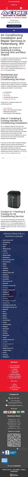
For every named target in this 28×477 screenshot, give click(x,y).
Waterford (6, 329)
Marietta (5, 309)
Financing (15, 389)
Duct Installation (8, 108)
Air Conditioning (15, 366)
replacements (17, 153)
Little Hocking (7, 324)
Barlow (5, 313)
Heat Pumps (14, 371)
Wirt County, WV (7, 281)
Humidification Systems (10, 99)
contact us (9, 223)
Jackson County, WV (8, 259)
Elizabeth (5, 283)
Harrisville (6, 279)
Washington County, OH (10, 307)
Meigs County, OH (8, 348)
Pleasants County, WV (9, 285)
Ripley (4, 264)
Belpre (5, 316)
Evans (4, 266)
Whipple (5, 326)
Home (15, 384)
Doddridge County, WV (9, 305)
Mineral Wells (7, 255)
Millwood (5, 270)
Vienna (5, 244)
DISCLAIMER (16, 470)
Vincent (5, 331)
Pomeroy (5, 355)
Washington (6, 257)
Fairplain (5, 268)
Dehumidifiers (7, 95)
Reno (4, 311)
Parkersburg (6, 242)
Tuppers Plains (7, 350)
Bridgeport (6, 292)
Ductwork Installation (14, 376)
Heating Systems (15, 367)
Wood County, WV (8, 240)
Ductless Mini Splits (14, 378)
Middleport (6, 357)
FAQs (23, 221)
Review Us (14, 5)
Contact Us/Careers (14, 387)
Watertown (6, 335)
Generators (15, 372)
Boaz (4, 246)
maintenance (8, 153)
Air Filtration (7, 94)
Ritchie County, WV (8, 272)
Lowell (5, 337)
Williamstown (7, 249)
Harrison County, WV (9, 290)
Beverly (5, 318)
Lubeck (5, 251)
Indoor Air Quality (15, 374)
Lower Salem (6, 320)
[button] (14, 30)
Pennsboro (6, 277)
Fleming (5, 333)
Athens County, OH (8, 339)
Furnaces (14, 369)
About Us (14, 386)
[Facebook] (21, 8)
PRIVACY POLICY (6, 470)
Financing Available (14, 1)
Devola (5, 322)
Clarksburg (6, 294)
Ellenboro (5, 275)
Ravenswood (6, 262)
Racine (5, 352)
